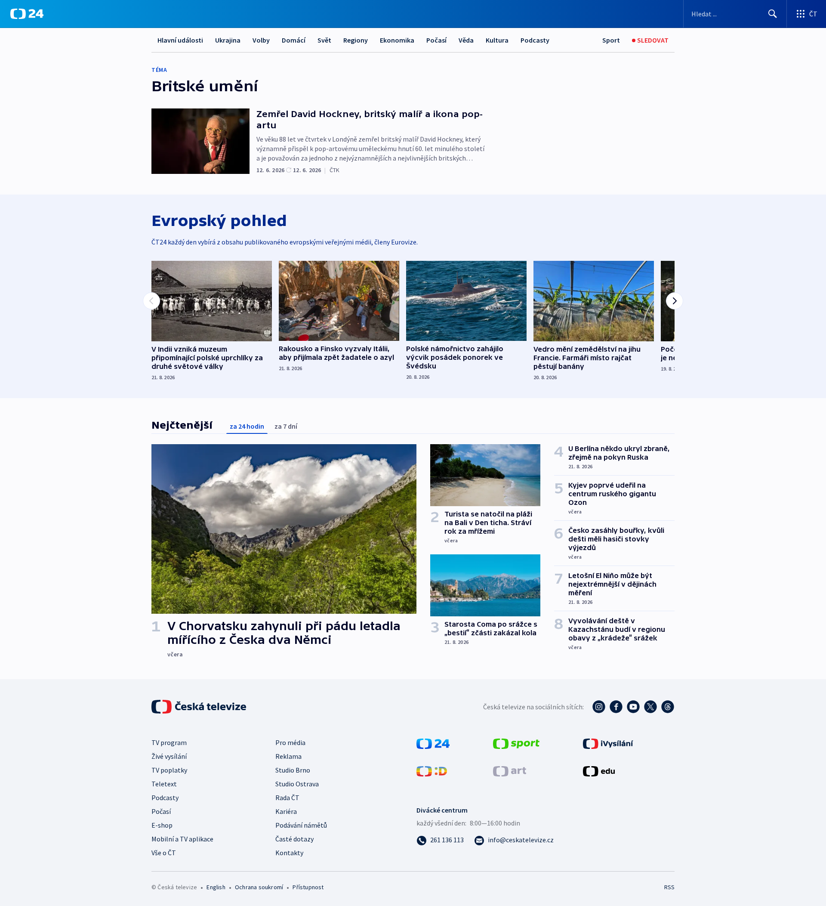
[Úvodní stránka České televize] (199, 707)
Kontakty (289, 852)
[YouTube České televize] (633, 707)
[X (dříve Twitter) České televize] (650, 707)
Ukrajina (227, 40)
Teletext (164, 783)
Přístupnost (308, 887)
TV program (169, 742)
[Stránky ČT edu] (599, 770)
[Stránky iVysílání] (608, 743)
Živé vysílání (169, 756)
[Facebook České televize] (616, 707)
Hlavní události (180, 40)
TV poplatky (169, 770)
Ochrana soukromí (259, 887)
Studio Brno (292, 770)
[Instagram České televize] (599, 707)
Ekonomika (397, 40)
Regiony (355, 40)
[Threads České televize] (668, 707)
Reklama (288, 756)
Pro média (290, 742)
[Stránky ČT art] (509, 770)
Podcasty (535, 40)
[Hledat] (772, 14)
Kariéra (286, 811)
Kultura (497, 40)
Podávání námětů (301, 825)
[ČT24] (26, 14)
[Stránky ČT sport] (516, 743)
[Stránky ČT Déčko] (431, 770)
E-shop (162, 825)
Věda (466, 40)
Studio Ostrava (297, 783)
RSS (669, 887)
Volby (261, 40)
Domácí (293, 40)
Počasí (436, 40)
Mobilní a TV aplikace (182, 839)
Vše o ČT (163, 852)
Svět (324, 40)
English (215, 887)
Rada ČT (287, 797)
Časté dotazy (294, 839)
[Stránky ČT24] (433, 743)
